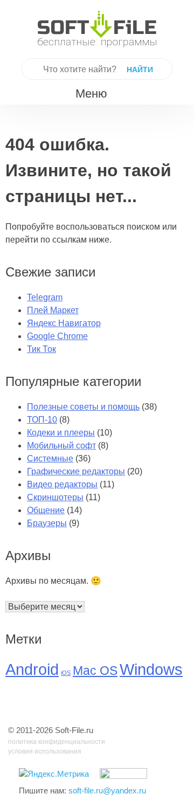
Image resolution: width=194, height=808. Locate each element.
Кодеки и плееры (61, 432)
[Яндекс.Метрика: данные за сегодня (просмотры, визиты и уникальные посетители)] (54, 774)
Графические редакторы (76, 471)
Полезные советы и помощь (83, 406)
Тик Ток (41, 349)
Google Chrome (57, 336)
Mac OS (95, 671)
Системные (50, 458)
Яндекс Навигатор (64, 323)
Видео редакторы (62, 484)
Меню (91, 93)
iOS (66, 672)
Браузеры (47, 523)
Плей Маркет (53, 310)
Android (32, 669)
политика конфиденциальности (56, 741)
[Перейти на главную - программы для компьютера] (97, 29)
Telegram (45, 297)
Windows (151, 669)
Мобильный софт (61, 445)
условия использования (44, 751)
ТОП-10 (42, 419)
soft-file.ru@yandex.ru (107, 790)
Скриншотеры (55, 497)
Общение (46, 510)
